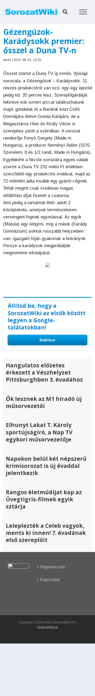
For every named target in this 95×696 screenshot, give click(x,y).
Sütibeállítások (47, 627)
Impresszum (47, 566)
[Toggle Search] (65, 11)
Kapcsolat (47, 579)
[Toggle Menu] (83, 11)
